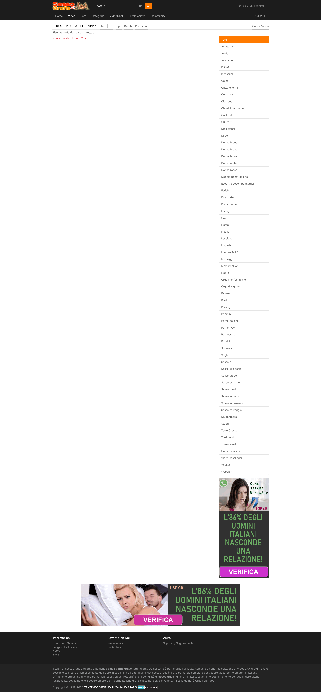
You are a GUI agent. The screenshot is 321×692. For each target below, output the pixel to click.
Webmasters (115, 643)
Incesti (225, 231)
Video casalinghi (231, 458)
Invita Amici (115, 647)
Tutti (224, 39)
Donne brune (229, 149)
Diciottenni (228, 128)
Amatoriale (228, 46)
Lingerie (226, 245)
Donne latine (229, 156)
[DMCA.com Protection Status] (148, 687)
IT (267, 5)
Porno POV (228, 327)
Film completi (229, 204)
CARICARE (259, 16)
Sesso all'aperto (231, 368)
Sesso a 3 (227, 362)
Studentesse (229, 416)
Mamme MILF (229, 252)
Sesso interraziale (232, 403)
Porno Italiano (230, 320)
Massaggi (227, 259)
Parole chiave (136, 16)
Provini (225, 341)
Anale (224, 53)
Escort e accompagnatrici (237, 183)
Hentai (225, 224)
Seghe (225, 355)
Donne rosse (229, 170)
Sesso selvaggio (231, 410)
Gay (223, 218)
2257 (55, 655)
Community (158, 16)
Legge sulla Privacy (64, 647)
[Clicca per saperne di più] (244, 527)
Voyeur (225, 464)
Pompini (226, 314)
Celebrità (227, 94)
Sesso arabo (229, 375)
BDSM (225, 67)
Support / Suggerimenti (178, 643)
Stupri (225, 423)
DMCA (56, 651)
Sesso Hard (228, 389)
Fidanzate (227, 197)
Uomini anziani (230, 451)
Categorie (98, 16)
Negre (225, 272)
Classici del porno (232, 108)
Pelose (225, 293)
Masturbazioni (230, 266)
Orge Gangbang (231, 286)
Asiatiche (227, 60)
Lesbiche (226, 238)
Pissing (225, 307)
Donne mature (230, 163)
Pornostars (228, 334)
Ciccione (226, 101)
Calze (224, 80)
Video (71, 16)
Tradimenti (228, 437)
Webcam (226, 471)
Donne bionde (230, 142)
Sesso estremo (230, 382)
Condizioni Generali (64, 643)
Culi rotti (226, 122)
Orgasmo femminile (233, 279)
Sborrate (226, 348)
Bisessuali (227, 74)
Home (59, 16)
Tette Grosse (229, 430)
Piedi (224, 300)
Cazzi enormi (229, 87)
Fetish (225, 190)
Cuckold (226, 115)
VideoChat (116, 16)
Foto (83, 16)
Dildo (224, 135)
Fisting (225, 211)
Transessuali (229, 444)
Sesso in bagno (231, 396)
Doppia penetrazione (234, 176)
